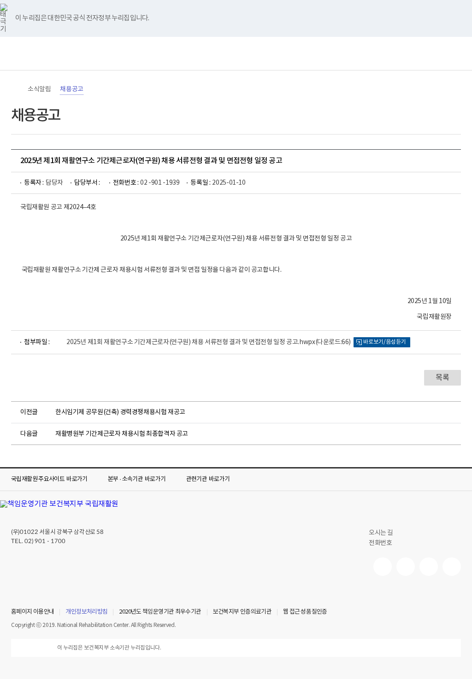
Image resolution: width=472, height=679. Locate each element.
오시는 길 (381, 533)
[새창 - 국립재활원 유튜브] (382, 566)
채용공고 (71, 89)
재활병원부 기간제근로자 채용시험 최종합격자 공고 (121, 434)
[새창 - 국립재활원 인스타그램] (428, 566)
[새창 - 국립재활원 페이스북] (451, 566)
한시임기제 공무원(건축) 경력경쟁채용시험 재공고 (120, 412)
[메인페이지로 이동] (236, 53)
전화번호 (380, 543)
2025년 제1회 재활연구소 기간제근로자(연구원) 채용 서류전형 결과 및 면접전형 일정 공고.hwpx (208, 342)
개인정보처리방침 (86, 612)
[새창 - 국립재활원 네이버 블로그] (405, 566)
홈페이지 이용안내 (32, 612)
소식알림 (39, 89)
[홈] (15, 89)
